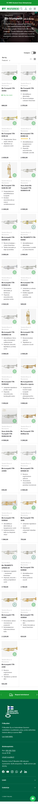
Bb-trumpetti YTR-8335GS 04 (8, 283)
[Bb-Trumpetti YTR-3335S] (9, 73)
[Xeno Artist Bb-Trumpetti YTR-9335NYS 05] (28, 170)
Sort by (4, 57)
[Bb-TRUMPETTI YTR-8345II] (28, 222)
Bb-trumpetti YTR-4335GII (27, 616)
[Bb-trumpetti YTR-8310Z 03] (28, 317)
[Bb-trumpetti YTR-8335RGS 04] (9, 317)
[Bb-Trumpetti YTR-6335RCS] (28, 73)
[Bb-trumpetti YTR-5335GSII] (9, 366)
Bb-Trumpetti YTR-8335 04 (8, 134)
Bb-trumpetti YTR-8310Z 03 (27, 333)
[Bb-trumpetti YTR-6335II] (9, 599)
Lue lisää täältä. (7, 736)
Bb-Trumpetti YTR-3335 (27, 519)
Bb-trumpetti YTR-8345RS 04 (8, 238)
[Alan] (33, 799)
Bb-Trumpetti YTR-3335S (8, 89)
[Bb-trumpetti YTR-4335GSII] (28, 267)
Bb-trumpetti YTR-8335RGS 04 (8, 333)
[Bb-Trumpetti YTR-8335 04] (9, 118)
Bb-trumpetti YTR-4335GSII (27, 283)
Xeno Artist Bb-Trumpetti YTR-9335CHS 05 (7, 433)
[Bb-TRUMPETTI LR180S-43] (9, 552)
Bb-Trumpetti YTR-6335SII (27, 568)
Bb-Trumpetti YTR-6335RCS (27, 89)
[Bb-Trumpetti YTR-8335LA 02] (28, 416)
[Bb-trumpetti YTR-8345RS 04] (9, 222)
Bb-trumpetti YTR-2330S (8, 469)
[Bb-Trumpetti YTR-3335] (28, 502)
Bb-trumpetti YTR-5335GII (8, 519)
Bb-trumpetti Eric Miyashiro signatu (27, 383)
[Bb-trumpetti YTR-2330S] (9, 453)
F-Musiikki (9, 796)
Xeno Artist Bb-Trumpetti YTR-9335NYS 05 (26, 188)
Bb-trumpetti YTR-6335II (8, 616)
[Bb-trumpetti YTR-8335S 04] (28, 118)
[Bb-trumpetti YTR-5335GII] (9, 502)
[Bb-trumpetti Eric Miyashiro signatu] (28, 366)
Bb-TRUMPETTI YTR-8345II (28, 238)
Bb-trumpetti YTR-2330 (8, 665)
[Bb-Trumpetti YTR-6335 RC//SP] (9, 170)
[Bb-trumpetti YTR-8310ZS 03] (28, 453)
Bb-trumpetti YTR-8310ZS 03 (27, 469)
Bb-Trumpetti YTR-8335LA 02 (27, 432)
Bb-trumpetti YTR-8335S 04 (27, 134)
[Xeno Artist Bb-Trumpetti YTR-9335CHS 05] (9, 416)
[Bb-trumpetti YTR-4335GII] (28, 599)
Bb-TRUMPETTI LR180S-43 (7, 566)
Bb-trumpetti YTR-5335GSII (8, 383)
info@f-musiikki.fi (8, 757)
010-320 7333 (10, 750)
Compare (27, 53)
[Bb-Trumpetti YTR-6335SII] (28, 552)
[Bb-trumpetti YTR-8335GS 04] (9, 267)
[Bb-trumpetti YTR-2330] (9, 649)
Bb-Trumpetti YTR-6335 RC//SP (8, 186)
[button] (30, 8)
